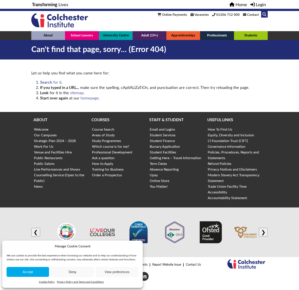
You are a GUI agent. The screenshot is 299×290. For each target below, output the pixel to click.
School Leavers (82, 35)
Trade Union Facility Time (227, 186)
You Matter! (159, 186)
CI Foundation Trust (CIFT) (228, 141)
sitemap (77, 93)
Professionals (217, 35)
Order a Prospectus (107, 175)
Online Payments (174, 14)
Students (250, 35)
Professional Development (112, 152)
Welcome (41, 129)
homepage (90, 98)
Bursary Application (165, 146)
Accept (28, 272)
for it (51, 83)
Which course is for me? (110, 146)
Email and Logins (162, 129)
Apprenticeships (183, 35)
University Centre (116, 35)
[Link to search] (264, 14)
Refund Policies (219, 164)
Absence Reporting (164, 169)
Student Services (163, 135)
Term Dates (158, 164)
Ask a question (103, 158)
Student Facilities (163, 152)
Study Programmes (106, 141)
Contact (252, 14)
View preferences (117, 272)
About (48, 35)
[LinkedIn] (144, 276)
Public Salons (44, 164)
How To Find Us (220, 129)
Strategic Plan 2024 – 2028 (55, 141)
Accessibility (217, 192)
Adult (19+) (149, 35)
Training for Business (108, 169)
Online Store (159, 181)
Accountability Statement (227, 198)
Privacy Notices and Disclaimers (232, 169)
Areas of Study (103, 135)
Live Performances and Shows (57, 169)
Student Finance (162, 141)
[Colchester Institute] (59, 26)
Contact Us (193, 264)
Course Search (103, 129)
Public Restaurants (48, 158)
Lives (50, 5)
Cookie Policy (47, 282)
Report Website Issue (166, 264)
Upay (154, 175)
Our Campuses (45, 135)
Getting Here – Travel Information (175, 158)
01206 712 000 (227, 14)
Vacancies (201, 14)
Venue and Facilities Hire (53, 152)
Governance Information (226, 146)
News (38, 186)
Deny (72, 272)
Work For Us (43, 146)
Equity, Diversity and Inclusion (231, 135)
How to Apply (102, 164)
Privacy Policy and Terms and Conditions (80, 282)
